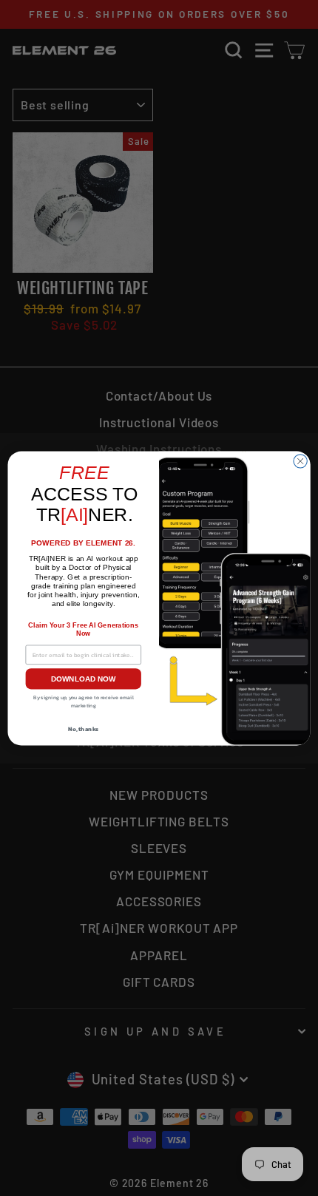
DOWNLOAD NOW (83, 678)
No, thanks (83, 728)
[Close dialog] (300, 460)
